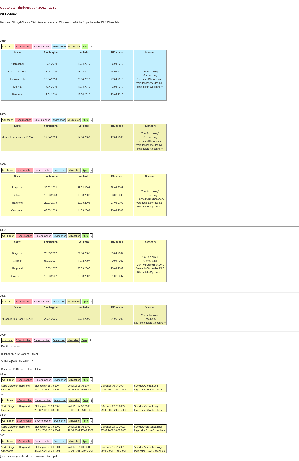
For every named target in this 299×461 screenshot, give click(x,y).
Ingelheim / (140, 389)
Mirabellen (74, 46)
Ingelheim (140, 430)
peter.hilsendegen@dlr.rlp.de (17, 456)
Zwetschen (59, 120)
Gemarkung (151, 385)
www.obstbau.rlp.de (47, 456)
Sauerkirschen (42, 46)
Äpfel (85, 46)
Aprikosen (7, 46)
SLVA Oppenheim (156, 430)
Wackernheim (155, 389)
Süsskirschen (23, 46)
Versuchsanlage (153, 426)
